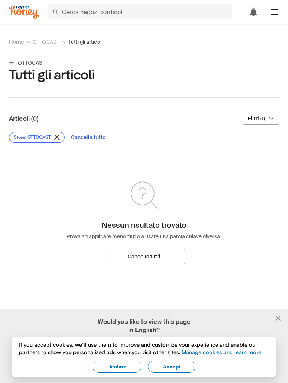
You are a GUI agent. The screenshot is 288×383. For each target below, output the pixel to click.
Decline (116, 367)
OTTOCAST (46, 42)
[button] (274, 12)
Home (16, 42)
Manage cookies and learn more (221, 352)
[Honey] (24, 12)
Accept (172, 367)
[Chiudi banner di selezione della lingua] (278, 318)
